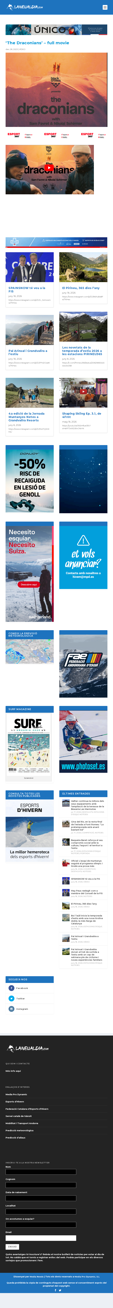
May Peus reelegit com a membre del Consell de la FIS (87, 892)
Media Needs (37, 1276)
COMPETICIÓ (88, 833)
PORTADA (85, 853)
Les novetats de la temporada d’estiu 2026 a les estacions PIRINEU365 (82, 351)
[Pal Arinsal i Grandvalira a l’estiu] (66, 938)
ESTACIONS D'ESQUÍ (91, 851)
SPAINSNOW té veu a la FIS (27, 289)
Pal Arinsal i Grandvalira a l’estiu (28, 352)
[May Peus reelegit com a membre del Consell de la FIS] (66, 892)
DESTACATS (87, 812)
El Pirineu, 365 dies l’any (81, 288)
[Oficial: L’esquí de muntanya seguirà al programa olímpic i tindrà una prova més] (66, 862)
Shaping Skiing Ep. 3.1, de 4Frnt (81, 415)
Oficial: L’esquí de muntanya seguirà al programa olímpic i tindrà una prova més (87, 863)
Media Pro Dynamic (16, 1094)
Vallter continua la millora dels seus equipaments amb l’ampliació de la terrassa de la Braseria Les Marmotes (87, 805)
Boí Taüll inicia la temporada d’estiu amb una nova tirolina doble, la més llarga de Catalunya (87, 919)
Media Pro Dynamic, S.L (87, 1276)
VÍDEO (22, 49)
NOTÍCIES (83, 814)
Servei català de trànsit (19, 1116)
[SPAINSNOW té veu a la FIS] (66, 880)
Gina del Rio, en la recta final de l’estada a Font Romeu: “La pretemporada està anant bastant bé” (87, 825)
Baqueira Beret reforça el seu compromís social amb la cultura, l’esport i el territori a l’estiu (87, 844)
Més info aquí (13, 1071)
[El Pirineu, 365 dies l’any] (66, 905)
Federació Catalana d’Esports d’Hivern (27, 1109)
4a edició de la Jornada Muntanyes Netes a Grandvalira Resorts (27, 417)
